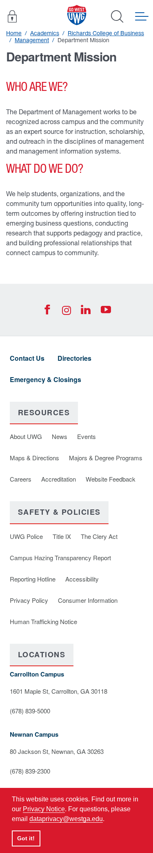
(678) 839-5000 (30, 710)
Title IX (62, 536)
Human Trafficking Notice (43, 621)
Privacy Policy (29, 600)
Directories (74, 358)
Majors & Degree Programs (105, 457)
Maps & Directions (34, 457)
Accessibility (82, 579)
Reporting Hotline (32, 579)
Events (86, 436)
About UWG (26, 436)
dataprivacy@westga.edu (66, 818)
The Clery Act (99, 536)
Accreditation (58, 479)
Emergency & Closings (45, 379)
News (59, 436)
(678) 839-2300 (30, 771)
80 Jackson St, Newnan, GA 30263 (57, 751)
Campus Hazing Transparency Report (60, 557)
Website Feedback (110, 479)
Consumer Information (88, 600)
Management (32, 40)
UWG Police (26, 536)
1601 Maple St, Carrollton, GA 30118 (58, 691)
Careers (20, 479)
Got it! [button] (26, 838)
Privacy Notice (44, 808)
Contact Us (27, 358)
